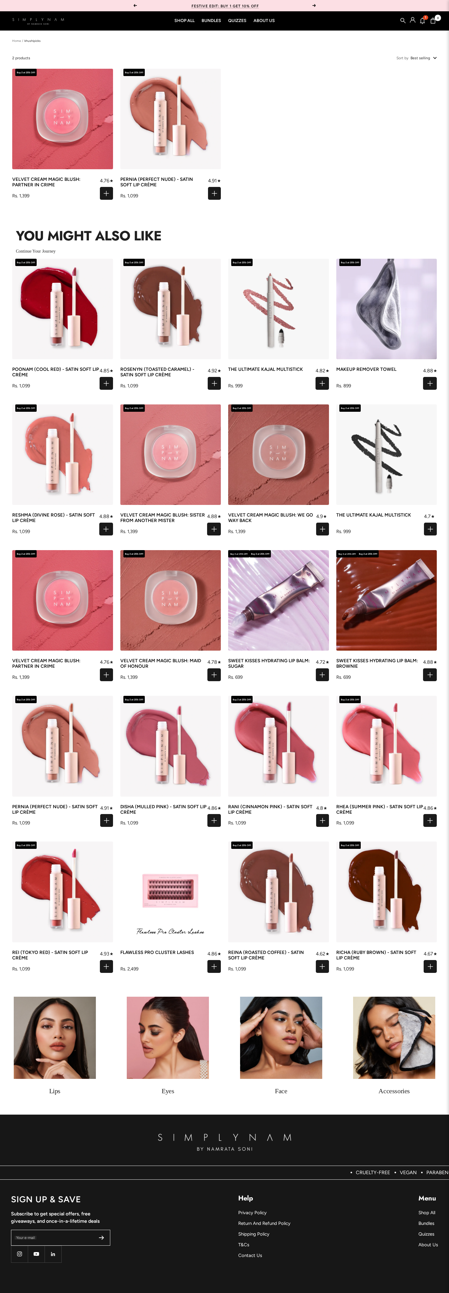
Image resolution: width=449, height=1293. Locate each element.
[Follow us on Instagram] (19, 1254)
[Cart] (433, 20)
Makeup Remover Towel (366, 369)
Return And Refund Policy (264, 1223)
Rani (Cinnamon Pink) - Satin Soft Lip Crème (270, 809)
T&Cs (243, 1244)
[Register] (101, 1238)
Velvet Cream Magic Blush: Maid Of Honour (160, 663)
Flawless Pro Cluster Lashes (157, 952)
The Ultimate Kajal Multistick (265, 369)
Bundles (211, 20)
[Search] (403, 20)
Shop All (184, 20)
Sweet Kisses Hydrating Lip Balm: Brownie (377, 663)
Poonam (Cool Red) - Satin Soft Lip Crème (55, 372)
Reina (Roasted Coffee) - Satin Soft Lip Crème (266, 955)
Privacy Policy (252, 1212)
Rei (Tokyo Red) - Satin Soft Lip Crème (50, 955)
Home (16, 41)
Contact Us (250, 1255)
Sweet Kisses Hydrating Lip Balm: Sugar (269, 663)
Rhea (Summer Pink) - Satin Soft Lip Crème (379, 809)
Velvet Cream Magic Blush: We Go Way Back (270, 517)
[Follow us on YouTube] (36, 1254)
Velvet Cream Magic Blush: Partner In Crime (46, 182)
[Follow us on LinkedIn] (53, 1254)
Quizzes (237, 20)
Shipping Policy (253, 1234)
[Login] (412, 20)
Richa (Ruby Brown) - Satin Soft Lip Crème (376, 955)
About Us (264, 20)
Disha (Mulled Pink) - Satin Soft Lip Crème (163, 809)
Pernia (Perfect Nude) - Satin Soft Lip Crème (156, 182)
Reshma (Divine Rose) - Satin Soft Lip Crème (53, 517)
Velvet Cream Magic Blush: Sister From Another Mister (162, 517)
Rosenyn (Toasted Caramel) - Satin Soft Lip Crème (157, 372)
